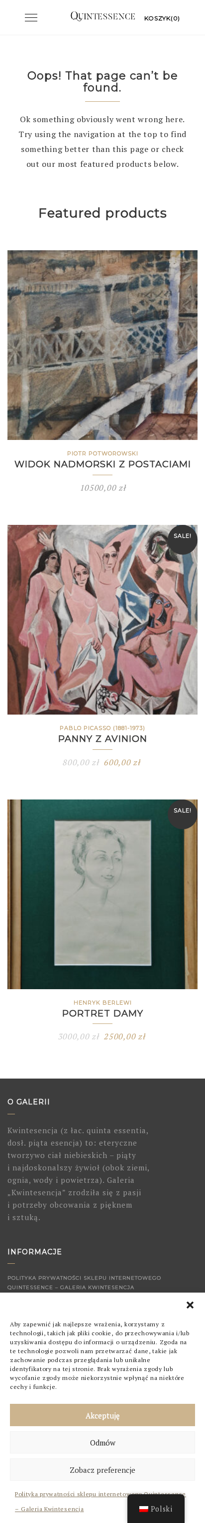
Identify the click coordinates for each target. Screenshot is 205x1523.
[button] (190, 1305)
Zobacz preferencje (102, 1470)
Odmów (102, 1443)
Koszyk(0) (162, 18)
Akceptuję (103, 1415)
